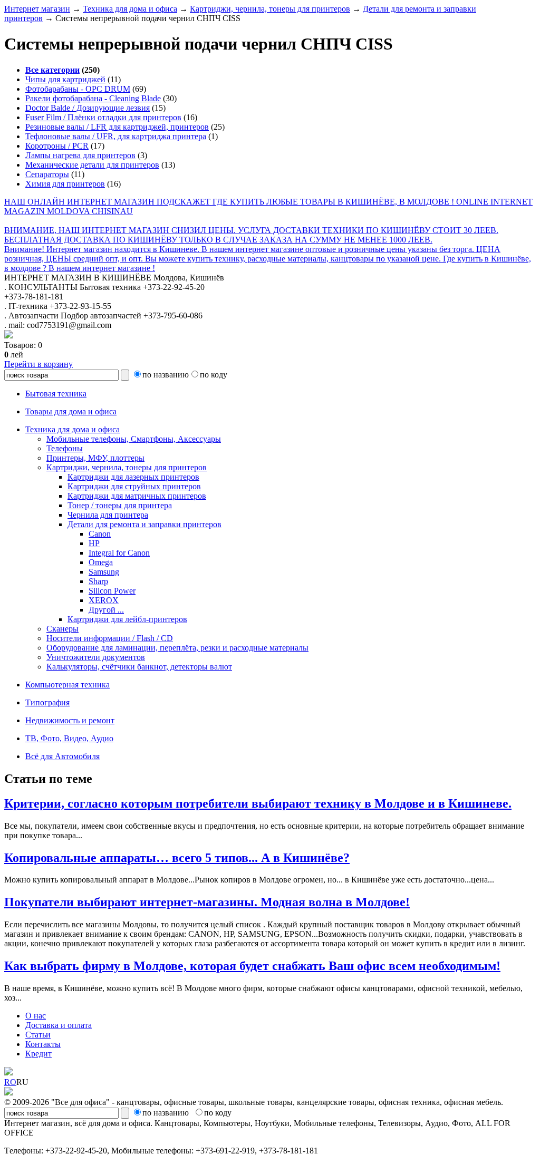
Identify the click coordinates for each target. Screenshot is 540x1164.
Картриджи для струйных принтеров (134, 486)
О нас (35, 1015)
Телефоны (64, 448)
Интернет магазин (37, 8)
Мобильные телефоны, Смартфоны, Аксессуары (133, 438)
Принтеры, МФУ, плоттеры (95, 457)
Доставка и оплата (58, 1025)
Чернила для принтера (108, 514)
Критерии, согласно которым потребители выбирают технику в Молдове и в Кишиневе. (258, 803)
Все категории (52, 69)
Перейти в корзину (38, 364)
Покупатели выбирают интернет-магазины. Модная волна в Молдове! (207, 902)
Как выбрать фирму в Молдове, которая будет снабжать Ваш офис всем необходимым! (252, 966)
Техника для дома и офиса (130, 8)
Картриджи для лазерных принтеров (133, 476)
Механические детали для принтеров (92, 164)
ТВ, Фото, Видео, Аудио (69, 738)
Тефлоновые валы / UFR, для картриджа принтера (115, 136)
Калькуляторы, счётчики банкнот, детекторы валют (139, 666)
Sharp (98, 581)
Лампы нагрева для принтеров (80, 155)
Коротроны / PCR (57, 145)
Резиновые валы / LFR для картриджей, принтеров (117, 126)
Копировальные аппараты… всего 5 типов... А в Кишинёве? (177, 858)
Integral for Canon (119, 552)
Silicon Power (112, 590)
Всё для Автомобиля (62, 756)
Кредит (38, 1053)
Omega (101, 562)
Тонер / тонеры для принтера (120, 505)
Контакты (43, 1044)
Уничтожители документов (95, 657)
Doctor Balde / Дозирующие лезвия (87, 107)
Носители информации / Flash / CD (109, 638)
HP (94, 543)
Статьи (38, 1034)
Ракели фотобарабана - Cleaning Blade (93, 98)
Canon (100, 533)
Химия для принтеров (65, 183)
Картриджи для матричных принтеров (137, 495)
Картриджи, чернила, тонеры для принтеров (270, 8)
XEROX (104, 600)
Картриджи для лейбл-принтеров (127, 619)
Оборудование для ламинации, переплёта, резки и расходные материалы (177, 647)
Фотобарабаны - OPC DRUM (77, 88)
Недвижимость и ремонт (69, 720)
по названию (165, 374)
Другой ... (106, 609)
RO (10, 1082)
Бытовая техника (55, 393)
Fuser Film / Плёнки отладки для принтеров (103, 117)
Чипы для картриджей (65, 79)
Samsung (104, 571)
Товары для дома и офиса (71, 411)
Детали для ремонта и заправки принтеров (144, 524)
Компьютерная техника (67, 684)
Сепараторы (47, 174)
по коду (213, 374)
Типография (47, 702)
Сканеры (62, 628)
